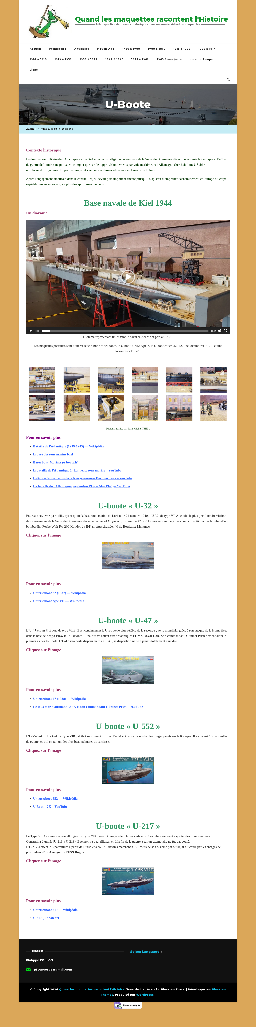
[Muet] (220, 333)
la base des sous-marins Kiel (53, 454)
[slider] (125, 331)
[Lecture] (30, 333)
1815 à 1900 (181, 48)
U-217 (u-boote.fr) (46, 918)
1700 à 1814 (156, 48)
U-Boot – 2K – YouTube (50, 806)
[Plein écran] (225, 333)
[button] (128, 277)
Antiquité (81, 48)
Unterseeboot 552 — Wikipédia (55, 798)
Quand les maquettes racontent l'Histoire (151, 19)
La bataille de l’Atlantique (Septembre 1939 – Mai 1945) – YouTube (81, 486)
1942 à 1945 (114, 59)
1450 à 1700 (131, 48)
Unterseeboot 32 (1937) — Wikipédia (59, 593)
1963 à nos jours (169, 59)
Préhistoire (58, 48)
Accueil (35, 48)
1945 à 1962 (140, 59)
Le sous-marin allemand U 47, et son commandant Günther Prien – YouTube (88, 707)
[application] (128, 277)
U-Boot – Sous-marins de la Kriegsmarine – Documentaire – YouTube (82, 478)
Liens (34, 69)
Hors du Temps (201, 59)
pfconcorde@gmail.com (53, 969)
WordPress (145, 994)
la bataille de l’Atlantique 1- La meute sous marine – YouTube (77, 470)
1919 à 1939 (63, 59)
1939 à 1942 (89, 59)
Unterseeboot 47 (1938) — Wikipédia (59, 699)
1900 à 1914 (207, 48)
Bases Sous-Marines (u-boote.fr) (55, 462)
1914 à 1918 (38, 59)
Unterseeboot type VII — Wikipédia (58, 601)
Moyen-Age (105, 48)
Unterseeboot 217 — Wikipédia (55, 910)
